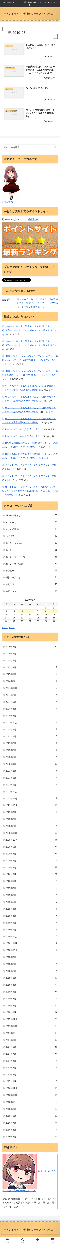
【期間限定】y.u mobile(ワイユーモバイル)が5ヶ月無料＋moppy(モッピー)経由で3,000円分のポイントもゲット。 (30, 360)
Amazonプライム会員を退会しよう (22, 429)
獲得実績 (32, 219)
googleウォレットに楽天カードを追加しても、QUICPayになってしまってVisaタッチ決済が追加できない (37, 303)
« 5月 (5, 627)
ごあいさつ (7, 202)
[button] (54, 147)
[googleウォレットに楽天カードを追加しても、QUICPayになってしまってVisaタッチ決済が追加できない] (9, 299)
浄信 (43, 458)
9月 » (12, 627)
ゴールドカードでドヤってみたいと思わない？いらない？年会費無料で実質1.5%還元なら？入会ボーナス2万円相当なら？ (30, 491)
